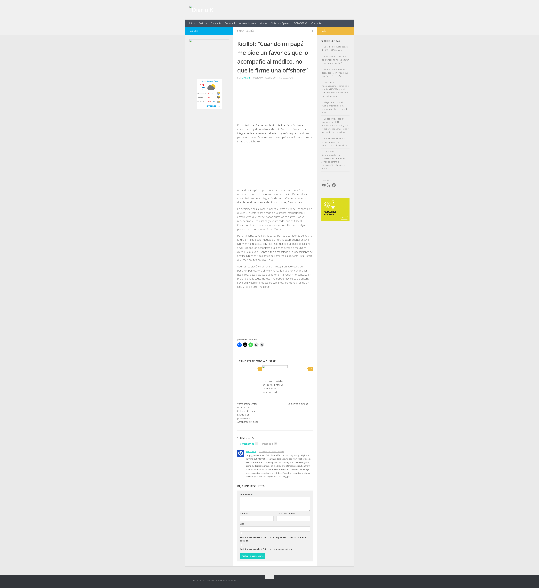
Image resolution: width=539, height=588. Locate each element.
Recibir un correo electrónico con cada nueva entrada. (266, 549)
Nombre (244, 513)
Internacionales (247, 23)
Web (242, 523)
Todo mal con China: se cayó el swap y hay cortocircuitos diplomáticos (334, 142)
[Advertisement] (275, 101)
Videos (263, 23)
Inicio (192, 23)
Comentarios (248, 443)
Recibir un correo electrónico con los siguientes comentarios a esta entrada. (273, 539)
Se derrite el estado (298, 403)
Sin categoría (245, 30)
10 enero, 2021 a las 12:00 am (271, 451)
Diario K (246, 77)
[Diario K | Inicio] (201, 10)
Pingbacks (269, 443)
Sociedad (230, 23)
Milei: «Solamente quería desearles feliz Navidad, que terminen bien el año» (334, 73)
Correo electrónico (286, 513)
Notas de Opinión (280, 23)
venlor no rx (251, 451)
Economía (216, 23)
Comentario (246, 494)
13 (311, 369)
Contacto (316, 23)
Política (203, 23)
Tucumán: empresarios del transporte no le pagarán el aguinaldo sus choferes (335, 59)
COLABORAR (300, 23)
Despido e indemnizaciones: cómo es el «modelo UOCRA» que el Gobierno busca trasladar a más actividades (335, 89)
